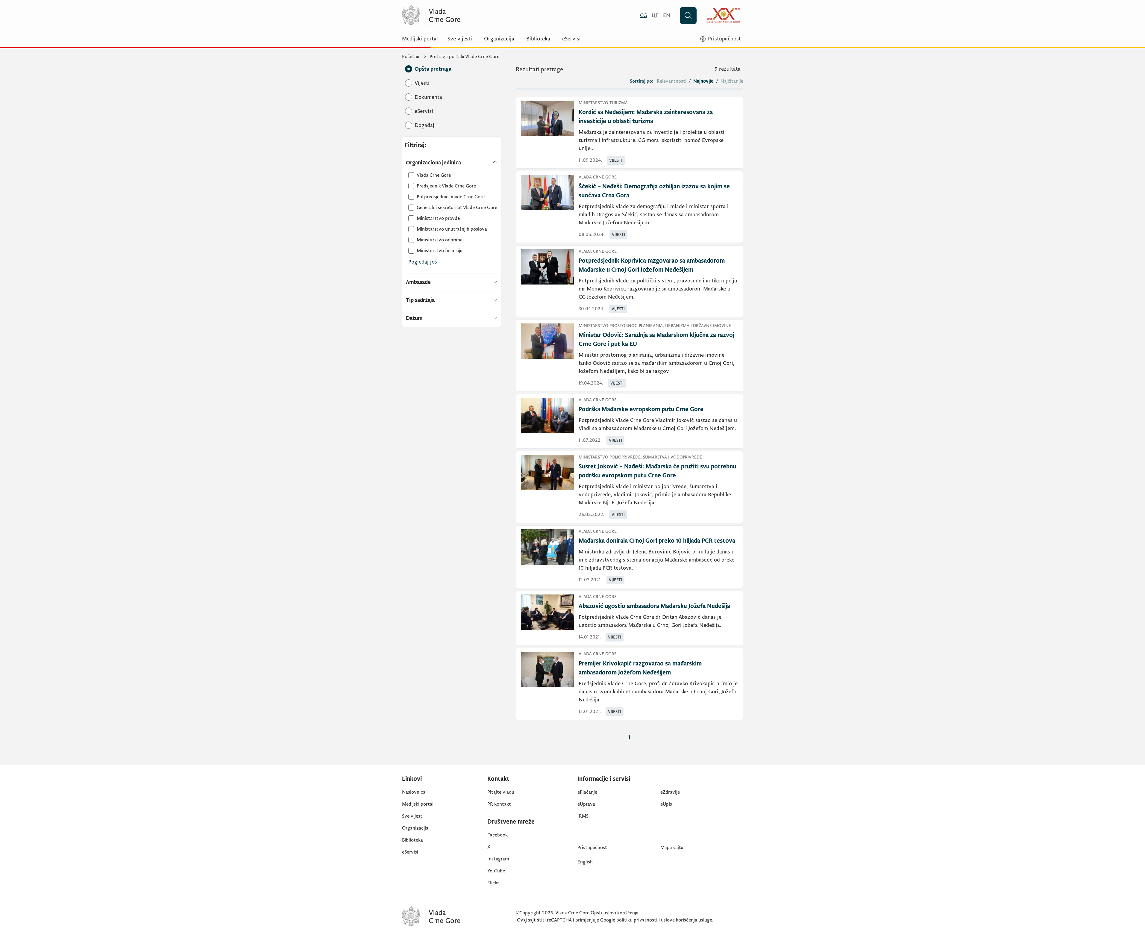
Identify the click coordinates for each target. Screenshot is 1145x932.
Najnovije (703, 81)
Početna (410, 57)
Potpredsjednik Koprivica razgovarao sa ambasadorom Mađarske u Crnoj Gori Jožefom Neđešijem (652, 265)
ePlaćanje (587, 792)
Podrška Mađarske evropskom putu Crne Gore (641, 409)
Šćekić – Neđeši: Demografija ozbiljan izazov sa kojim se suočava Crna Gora (654, 191)
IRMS (583, 816)
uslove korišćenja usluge (686, 920)
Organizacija (499, 39)
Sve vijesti (460, 39)
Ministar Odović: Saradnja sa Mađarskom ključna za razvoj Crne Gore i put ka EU (656, 340)
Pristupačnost (592, 848)
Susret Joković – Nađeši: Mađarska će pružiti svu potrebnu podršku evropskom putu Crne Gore (657, 471)
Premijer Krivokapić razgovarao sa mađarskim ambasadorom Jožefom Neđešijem (640, 668)
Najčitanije (732, 81)
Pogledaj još (422, 262)
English (585, 862)
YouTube (496, 871)
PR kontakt (499, 804)
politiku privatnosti (636, 920)
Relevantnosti (671, 81)
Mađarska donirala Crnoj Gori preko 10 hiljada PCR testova (657, 540)
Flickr (493, 883)
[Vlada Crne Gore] (460, 15)
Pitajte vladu (500, 792)
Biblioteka (538, 39)
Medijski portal (420, 39)
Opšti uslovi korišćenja (615, 913)
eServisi (571, 39)
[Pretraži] (688, 15)
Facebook (497, 835)
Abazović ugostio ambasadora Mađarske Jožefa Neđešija (654, 606)
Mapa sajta (671, 848)
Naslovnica (413, 792)
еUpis (666, 804)
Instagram (498, 859)
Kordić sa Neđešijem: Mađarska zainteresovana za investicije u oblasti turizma (646, 117)
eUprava (586, 804)
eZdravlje (670, 792)
